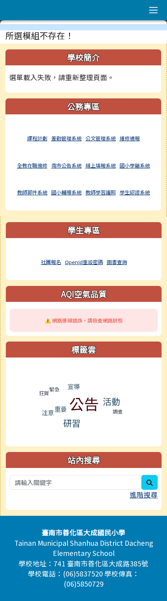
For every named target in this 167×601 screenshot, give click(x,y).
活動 (111, 401)
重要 (60, 409)
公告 (84, 403)
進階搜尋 (144, 494)
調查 (118, 411)
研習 (71, 423)
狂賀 (44, 393)
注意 (48, 412)
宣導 (74, 386)
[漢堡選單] (153, 10)
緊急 (54, 389)
